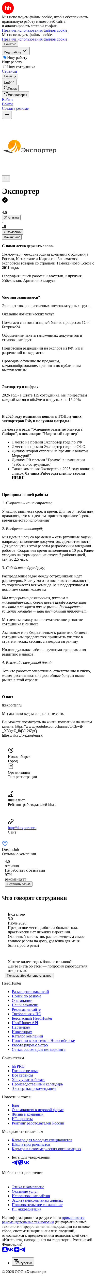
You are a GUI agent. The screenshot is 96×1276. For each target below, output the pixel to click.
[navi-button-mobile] (7, 115)
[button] (7, 99)
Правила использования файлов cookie (34, 39)
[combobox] (23, 1261)
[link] (10, 88)
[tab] (12, 232)
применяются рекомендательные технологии (43, 1219)
